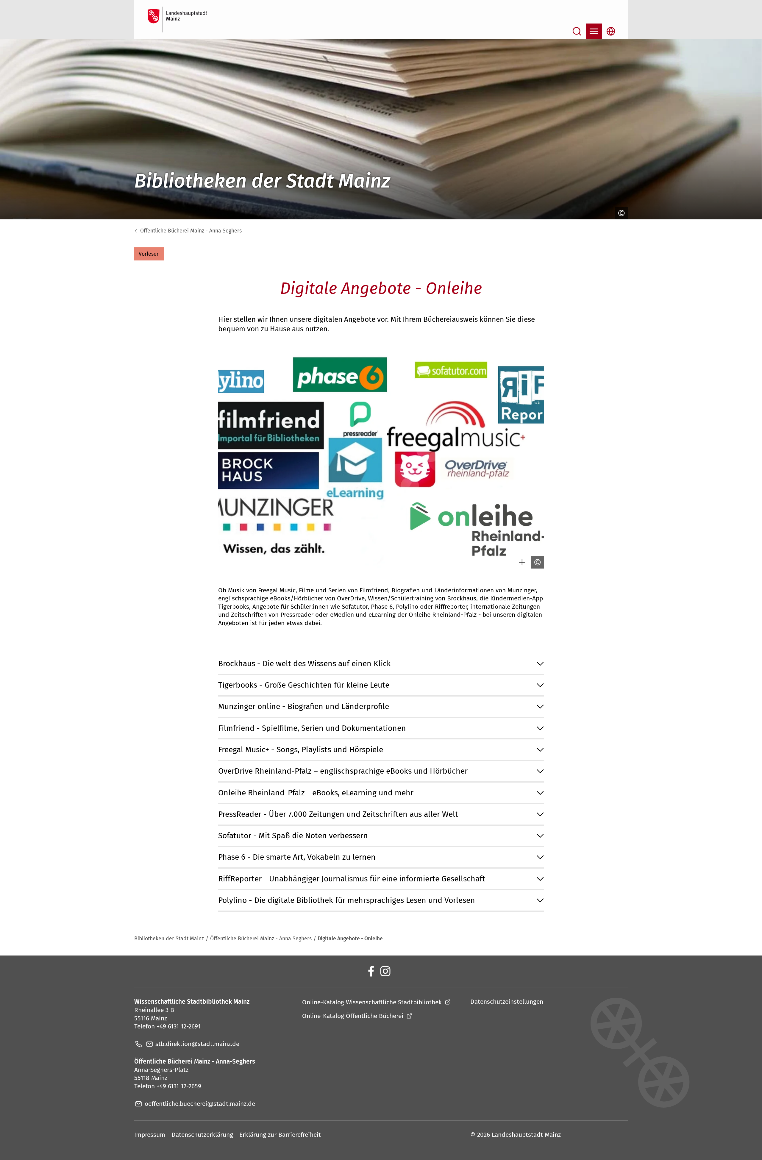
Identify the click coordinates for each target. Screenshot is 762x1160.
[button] (149, 253)
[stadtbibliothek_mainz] (385, 971)
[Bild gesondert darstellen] (521, 562)
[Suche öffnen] (577, 31)
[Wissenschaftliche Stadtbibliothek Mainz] (370, 971)
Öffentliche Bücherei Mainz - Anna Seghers (191, 231)
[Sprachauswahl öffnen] (611, 31)
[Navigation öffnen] (594, 31)
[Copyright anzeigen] (620, 213)
